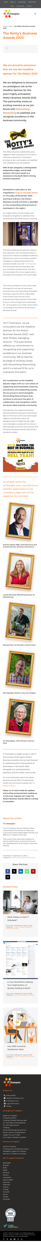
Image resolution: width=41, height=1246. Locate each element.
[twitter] (7, 1239)
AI (13, 995)
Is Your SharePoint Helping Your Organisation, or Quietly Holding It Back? (20, 985)
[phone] (21, 1239)
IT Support (22, 927)
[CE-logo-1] (10, 1225)
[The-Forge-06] (20, 223)
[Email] (8, 877)
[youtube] (14, 1239)
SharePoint (31, 995)
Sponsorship (30, 857)
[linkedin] (11, 1239)
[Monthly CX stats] (20, 1008)
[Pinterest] (33, 871)
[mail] (18, 1239)
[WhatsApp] (27, 871)
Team (17, 928)
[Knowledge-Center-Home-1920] (20, 942)
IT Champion (9, 824)
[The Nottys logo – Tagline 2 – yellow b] (20, 128)
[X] (14, 871)
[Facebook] (8, 871)
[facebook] (4, 1239)
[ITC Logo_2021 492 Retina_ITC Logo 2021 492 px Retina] (11, 10)
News (11, 26)
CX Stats (15, 927)
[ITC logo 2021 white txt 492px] (12, 1078)
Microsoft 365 (19, 995)
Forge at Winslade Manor (26, 193)
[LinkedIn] (20, 871)
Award (13, 857)
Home (5, 26)
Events (18, 857)
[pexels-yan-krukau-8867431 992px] (20, 891)
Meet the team (30, 1056)
